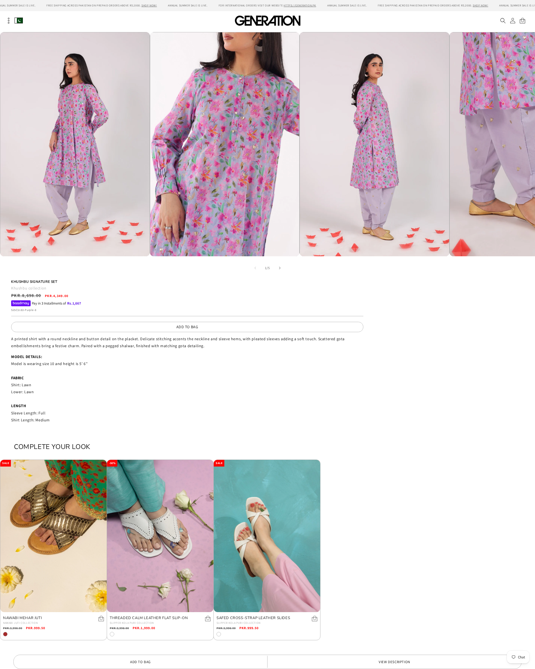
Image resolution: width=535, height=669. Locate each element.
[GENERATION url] (267, 20)
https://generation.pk (300, 5)
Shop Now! (149, 5)
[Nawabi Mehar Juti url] (53, 536)
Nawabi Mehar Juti (22, 618)
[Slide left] (255, 268)
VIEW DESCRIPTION (394, 662)
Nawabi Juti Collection (20, 623)
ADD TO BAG (187, 326)
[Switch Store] (18, 20)
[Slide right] (280, 268)
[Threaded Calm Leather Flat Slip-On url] (160, 536)
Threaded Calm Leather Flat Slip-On (149, 618)
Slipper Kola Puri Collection (132, 623)
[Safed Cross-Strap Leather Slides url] (267, 536)
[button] (503, 21)
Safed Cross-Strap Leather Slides (253, 618)
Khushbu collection (29, 288)
